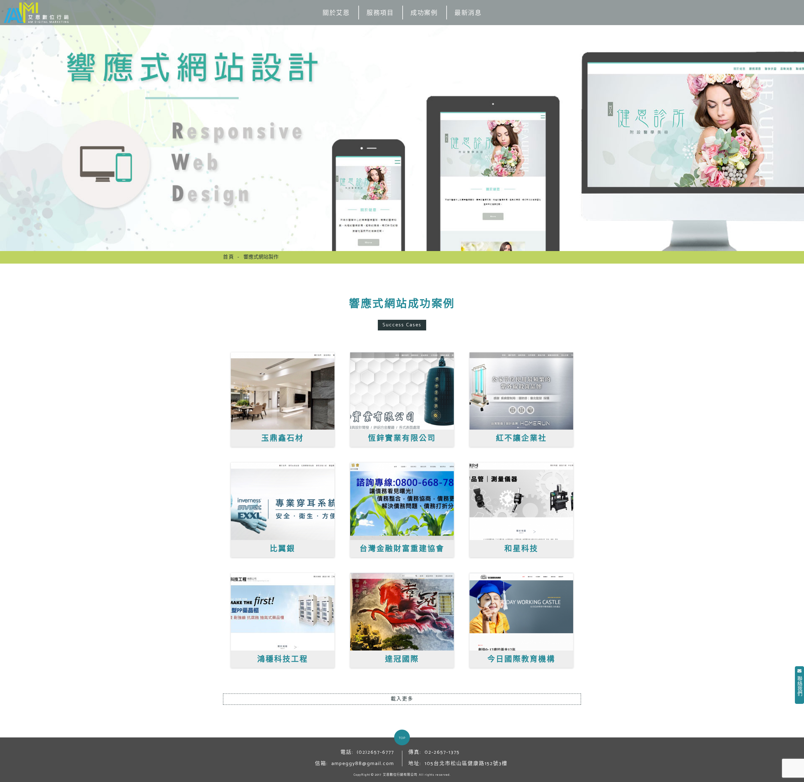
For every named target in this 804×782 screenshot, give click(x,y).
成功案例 (423, 13)
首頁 (228, 257)
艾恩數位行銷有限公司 (400, 775)
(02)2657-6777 (375, 752)
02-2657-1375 (442, 752)
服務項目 (380, 13)
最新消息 (467, 13)
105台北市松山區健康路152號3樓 (466, 763)
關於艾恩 (336, 13)
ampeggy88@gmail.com (362, 763)
